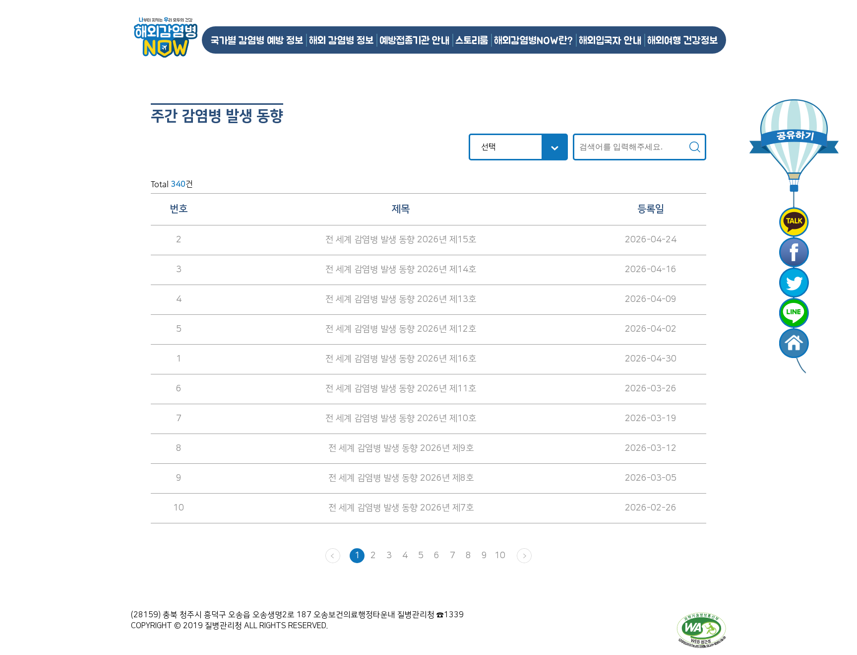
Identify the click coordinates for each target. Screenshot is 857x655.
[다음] (524, 555)
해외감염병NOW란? (533, 40)
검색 (694, 147)
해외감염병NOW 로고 (165, 37)
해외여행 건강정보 (682, 40)
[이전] (332, 555)
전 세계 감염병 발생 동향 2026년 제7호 (401, 508)
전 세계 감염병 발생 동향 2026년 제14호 (400, 270)
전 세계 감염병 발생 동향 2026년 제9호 (401, 448)
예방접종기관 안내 (414, 40)
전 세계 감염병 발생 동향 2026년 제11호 (400, 389)
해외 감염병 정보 (341, 40)
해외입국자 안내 (610, 40)
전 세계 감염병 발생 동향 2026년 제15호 (400, 240)
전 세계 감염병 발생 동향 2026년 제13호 (400, 299)
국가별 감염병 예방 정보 (257, 40)
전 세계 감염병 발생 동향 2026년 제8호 (401, 478)
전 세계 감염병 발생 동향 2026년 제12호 (400, 329)
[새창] (794, 222)
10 (499, 556)
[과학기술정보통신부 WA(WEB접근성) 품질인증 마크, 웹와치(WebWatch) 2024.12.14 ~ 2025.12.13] (701, 629)
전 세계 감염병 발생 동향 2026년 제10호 (400, 419)
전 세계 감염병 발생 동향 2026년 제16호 (400, 359)
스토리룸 (471, 40)
